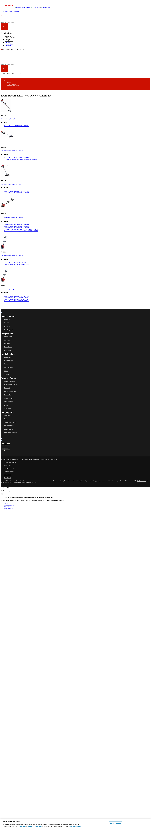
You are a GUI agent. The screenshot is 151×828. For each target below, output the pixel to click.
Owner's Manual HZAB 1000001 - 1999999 (16, 263)
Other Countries (8, 508)
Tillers (6, 371)
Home (6, 81)
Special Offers (9, 44)
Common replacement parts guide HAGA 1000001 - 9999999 (21, 229)
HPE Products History (10, 432)
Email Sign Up (8, 330)
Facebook (7, 319)
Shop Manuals (8, 401)
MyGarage (7, 408)
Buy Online (7, 350)
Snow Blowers (9, 41)
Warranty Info (8, 398)
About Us (7, 415)
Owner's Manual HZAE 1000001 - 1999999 (16, 297)
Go (4, 26)
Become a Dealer (9, 425)
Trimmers (7, 374)
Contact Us (7, 395)
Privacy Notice (8, 465)
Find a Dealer (8, 347)
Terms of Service (9, 471)
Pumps (7, 39)
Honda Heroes (8, 429)
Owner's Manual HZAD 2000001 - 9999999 (16, 299)
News (5, 419)
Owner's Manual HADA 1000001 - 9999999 (16, 192)
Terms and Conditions (75, 826)
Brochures (7, 340)
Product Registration (10, 384)
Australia (6, 506)
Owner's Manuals (11, 84)
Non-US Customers (10, 422)
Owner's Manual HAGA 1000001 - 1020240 (16, 224)
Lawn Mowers (8, 360)
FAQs (6, 405)
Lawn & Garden (10, 37)
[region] (75, 823)
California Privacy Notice (35, 826)
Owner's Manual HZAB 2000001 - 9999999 (16, 264)
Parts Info (7, 388)
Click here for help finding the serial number (12, 118)
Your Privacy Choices (10, 468)
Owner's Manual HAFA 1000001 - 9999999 (16, 158)
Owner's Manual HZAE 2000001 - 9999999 (16, 301)
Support (7, 42)
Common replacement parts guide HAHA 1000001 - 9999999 (21, 231)
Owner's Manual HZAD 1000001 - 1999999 (16, 296)
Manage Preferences (115, 823)
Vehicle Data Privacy (10, 462)
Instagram (7, 326)
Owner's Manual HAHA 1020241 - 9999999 (16, 227)
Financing (8, 45)
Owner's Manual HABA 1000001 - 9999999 (16, 191)
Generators (8, 36)
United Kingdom (9, 505)
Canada (6, 503)
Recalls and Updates (10, 391)
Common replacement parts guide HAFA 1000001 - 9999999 (21, 159)
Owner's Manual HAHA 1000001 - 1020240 (16, 226)
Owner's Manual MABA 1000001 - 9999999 (16, 126)
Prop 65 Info (7, 478)
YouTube (7, 323)
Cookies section (141, 481)
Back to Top (5, 487)
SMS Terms (7, 475)
